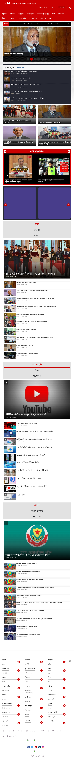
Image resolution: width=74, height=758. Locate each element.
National (28, 721)
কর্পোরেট (8, 731)
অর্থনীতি (21, 14)
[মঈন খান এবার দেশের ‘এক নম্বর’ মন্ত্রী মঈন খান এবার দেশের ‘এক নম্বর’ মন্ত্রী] (54, 111)
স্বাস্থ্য (53, 14)
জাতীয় (4, 14)
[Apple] (37, 741)
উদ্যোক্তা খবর (6, 712)
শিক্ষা (12, 18)
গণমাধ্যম (43, 18)
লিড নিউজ (51, 721)
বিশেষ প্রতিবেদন (7, 704)
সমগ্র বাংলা (33, 18)
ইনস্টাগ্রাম (51, 7)
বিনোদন (5, 18)
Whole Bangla (29, 693)
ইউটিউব (41, 7)
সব (50, 18)
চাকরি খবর (28, 697)
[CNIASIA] (35, 751)
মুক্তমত (50, 704)
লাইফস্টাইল (5, 721)
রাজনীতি (12, 14)
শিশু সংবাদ (28, 706)
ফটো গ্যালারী (51, 695)
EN (63, 7)
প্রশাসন (4, 695)
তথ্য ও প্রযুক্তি (21, 18)
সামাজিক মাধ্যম (19, 731)
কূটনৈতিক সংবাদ (43, 14)
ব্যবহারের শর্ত (58, 731)
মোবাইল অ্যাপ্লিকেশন (34, 731)
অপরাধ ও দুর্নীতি (52, 712)
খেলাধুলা (61, 14)
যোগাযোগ (47, 731)
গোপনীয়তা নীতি (13, 736)
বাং (60, 7)
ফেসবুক (46, 7)
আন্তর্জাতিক (30, 14)
